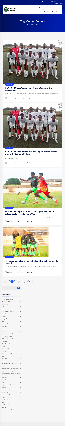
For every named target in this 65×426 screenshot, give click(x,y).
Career (38, 1)
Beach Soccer (6, 304)
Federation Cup (6, 329)
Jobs (4, 356)
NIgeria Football (9, 84)
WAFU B (5, 399)
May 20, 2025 (20, 272)
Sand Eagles (6, 392)
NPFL (4, 382)
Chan (4, 314)
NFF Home (28, 7)
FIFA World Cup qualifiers (9, 338)
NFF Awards (54, 11)
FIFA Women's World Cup (9, 336)
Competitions (46, 7)
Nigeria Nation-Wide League (10, 368)
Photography (6, 390)
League (39, 7)
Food (4, 346)
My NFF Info (47, 11)
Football (5, 348)
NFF (4, 361)
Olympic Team (6, 385)
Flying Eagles (6, 343)
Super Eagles (6, 394)
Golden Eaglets (7, 353)
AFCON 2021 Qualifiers (8, 299)
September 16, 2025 (21, 98)
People (4, 387)
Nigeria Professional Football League (11, 374)
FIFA (4, 331)
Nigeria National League (9, 371)
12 (27, 281)
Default (5, 316)
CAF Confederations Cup (8, 311)
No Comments (34, 98)
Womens (7, 207)
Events (5, 321)
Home (28, 24)
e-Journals (43, 1)
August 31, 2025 (20, 163)
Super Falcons (6, 397)
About (33, 7)
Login (61, 3)
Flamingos (5, 341)
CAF (4, 309)
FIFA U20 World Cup (8, 333)
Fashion (4, 326)
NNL (4, 380)
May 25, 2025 (20, 221)
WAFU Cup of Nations (8, 404)
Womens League (7, 409)
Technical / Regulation (52, 1)
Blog (4, 306)
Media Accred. (54, 7)
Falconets (5, 324)
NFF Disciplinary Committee (9, 363)
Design (4, 319)
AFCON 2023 (6, 301)
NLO (4, 377)
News (4, 358)
